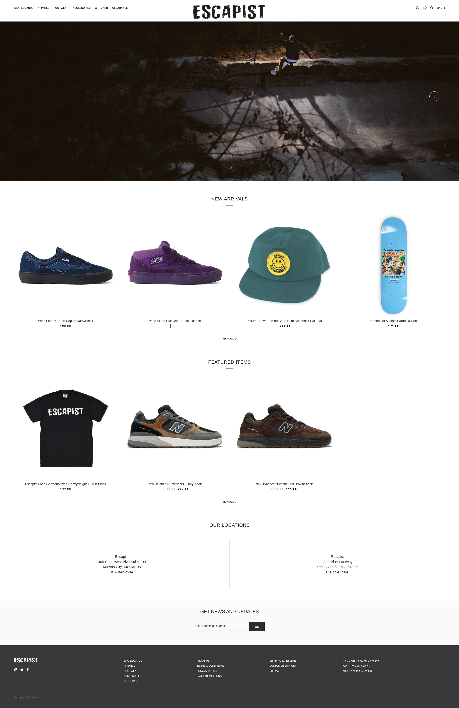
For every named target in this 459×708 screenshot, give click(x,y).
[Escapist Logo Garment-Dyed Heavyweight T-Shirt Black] (65, 428)
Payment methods (209, 675)
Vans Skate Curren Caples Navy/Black (65, 321)
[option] (229, 101)
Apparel (43, 7)
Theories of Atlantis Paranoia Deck (393, 321)
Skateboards (23, 7)
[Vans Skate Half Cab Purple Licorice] (175, 265)
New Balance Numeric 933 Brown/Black (284, 484)
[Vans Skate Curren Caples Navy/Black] (65, 265)
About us (203, 660)
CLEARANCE (120, 7)
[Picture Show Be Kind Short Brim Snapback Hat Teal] (284, 265)
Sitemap (274, 670)
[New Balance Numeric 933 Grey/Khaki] (175, 428)
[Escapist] (229, 12)
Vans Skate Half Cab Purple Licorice (175, 321)
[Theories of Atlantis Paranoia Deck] (393, 265)
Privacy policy (207, 670)
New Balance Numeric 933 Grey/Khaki (174, 484)
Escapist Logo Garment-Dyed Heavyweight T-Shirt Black (65, 484)
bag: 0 (441, 7)
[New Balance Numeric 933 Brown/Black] (284, 428)
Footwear (61, 7)
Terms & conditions (210, 665)
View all (228, 338)
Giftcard (101, 7)
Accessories (82, 7)
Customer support (283, 665)
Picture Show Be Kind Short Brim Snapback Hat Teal (284, 321)
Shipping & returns (282, 660)
